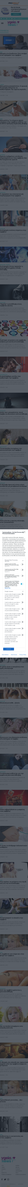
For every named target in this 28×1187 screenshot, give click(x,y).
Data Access (14, 654)
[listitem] (14, 560)
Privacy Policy (22, 654)
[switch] (22, 564)
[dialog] (14, 593)
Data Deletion (5, 654)
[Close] (24, 532)
